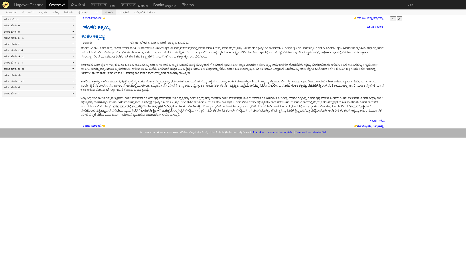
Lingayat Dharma (29, 4)
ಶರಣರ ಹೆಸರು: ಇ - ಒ (14, 37)
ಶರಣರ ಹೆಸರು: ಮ (12, 75)
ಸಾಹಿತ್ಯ (55, 12)
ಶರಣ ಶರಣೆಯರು (11, 19)
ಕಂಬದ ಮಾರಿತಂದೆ (92, 18)
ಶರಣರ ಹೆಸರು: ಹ (12, 87)
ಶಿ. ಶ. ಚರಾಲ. (260, 132)
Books (164, 5)
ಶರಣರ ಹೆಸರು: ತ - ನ (13, 62)
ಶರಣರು (109, 12)
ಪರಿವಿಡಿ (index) (375, 26)
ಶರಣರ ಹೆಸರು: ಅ (12, 25)
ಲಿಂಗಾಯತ (57, 4)
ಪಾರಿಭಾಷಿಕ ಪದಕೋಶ (144, 12)
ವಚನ (96, 12)
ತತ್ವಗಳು (43, 12)
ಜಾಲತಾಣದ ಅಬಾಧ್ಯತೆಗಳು (280, 132)
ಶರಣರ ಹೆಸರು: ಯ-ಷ (13, 81)
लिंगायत (103, 5)
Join (410, 5)
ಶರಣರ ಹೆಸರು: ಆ (12, 31)
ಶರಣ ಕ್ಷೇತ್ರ (123, 12)
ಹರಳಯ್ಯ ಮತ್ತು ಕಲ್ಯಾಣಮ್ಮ (370, 18)
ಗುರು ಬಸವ (27, 12)
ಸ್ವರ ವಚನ (83, 12)
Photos (188, 4)
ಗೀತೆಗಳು (68, 12)
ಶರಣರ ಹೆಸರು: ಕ (11, 44)
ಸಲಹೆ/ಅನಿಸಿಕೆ (319, 132)
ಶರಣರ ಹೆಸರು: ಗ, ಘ (13, 50)
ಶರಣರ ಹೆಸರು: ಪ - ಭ (14, 68)
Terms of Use (303, 132)
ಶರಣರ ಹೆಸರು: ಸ (12, 93)
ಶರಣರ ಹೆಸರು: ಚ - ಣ (14, 56)
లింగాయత (78, 4)
